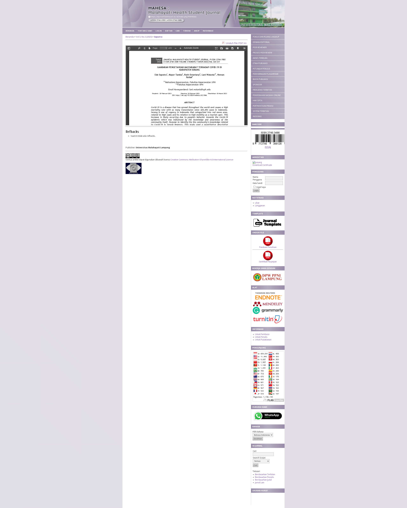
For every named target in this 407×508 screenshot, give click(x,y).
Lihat (257, 202)
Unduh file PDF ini (236, 43)
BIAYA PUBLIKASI (260, 79)
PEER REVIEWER (260, 47)
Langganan (260, 205)
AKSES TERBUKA (260, 58)
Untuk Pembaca (262, 334)
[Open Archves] (133, 173)
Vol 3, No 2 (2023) (144, 36)
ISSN (268, 147)
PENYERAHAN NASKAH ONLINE (267, 95)
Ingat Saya (261, 187)
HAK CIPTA (257, 100)
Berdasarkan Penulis (264, 477)
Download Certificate (262, 165)
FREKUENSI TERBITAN (262, 90)
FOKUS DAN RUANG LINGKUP (266, 36)
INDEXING (257, 116)
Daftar (168, 31)
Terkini (187, 31)
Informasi (208, 31)
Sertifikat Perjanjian (268, 261)
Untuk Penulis (261, 337)
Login (158, 31)
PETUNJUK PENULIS (261, 68)
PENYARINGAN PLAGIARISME (266, 74)
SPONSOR (257, 84)
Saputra (158, 36)
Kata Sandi (257, 183)
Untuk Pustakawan (263, 339)
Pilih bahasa (258, 431)
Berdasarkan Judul (263, 479)
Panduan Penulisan (267, 247)
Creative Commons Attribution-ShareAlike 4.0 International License (201, 159)
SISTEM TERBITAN (261, 111)
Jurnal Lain (259, 482)
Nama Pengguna (257, 178)
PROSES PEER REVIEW (262, 52)
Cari (178, 31)
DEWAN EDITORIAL (261, 42)
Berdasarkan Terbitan (265, 474)
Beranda (130, 31)
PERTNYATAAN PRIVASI (263, 106)
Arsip (197, 31)
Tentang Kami (145, 31)
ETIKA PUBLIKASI (260, 63)
